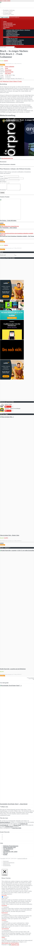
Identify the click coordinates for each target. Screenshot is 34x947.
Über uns (5, 853)
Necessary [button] (4, 895)
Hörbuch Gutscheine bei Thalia (14, 42)
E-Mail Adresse (4, 178)
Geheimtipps (6, 27)
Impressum (6, 861)
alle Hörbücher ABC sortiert (10, 851)
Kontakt (5, 854)
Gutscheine (6, 37)
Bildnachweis (6, 864)
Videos (5, 21)
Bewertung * (3, 181)
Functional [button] (4, 905)
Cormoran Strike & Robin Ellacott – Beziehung (18, 30)
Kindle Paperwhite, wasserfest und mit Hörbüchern (13, 669)
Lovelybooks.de (4, 825)
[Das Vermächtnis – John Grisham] (9, 226)
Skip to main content (5, 0)
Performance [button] (5, 912)
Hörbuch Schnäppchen (12, 35)
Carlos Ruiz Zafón (16, 828)
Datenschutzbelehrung (8, 862)
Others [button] (3, 937)
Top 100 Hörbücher (8, 25)
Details (1, 223)
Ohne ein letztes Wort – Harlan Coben (9, 535)
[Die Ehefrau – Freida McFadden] (10, 219)
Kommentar (3, 189)
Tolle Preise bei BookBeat (12, 34)
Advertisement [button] (5, 928)
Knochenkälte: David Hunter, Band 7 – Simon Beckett (13, 804)
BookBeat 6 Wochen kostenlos (14, 41)
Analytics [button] (4, 920)
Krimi (6, 68)
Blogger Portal (17, 825)
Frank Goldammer (9, 66)
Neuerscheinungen (7, 23)
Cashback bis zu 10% (11, 33)
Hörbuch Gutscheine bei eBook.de (15, 44)
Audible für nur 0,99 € (12, 38)
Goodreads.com (23, 823)
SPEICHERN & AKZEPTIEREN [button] (10, 943)
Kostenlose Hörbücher (12, 31)
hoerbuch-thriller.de (14, 17)
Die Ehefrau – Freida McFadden (8, 220)
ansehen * (2, 65)
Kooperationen (7, 865)
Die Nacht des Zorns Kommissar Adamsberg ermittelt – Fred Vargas (17, 236)
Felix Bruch (8, 73)
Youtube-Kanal (9, 826)
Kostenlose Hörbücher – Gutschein (15, 40)
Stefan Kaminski (9, 71)
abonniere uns (9, 158)
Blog (4, 28)
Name (2, 176)
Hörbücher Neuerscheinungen (10, 846)
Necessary (6, 897)
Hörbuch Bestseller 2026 (9, 24)
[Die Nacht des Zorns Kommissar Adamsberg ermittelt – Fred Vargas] (17, 234)
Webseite (2, 180)
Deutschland (8, 70)
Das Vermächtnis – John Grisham (8, 227)
